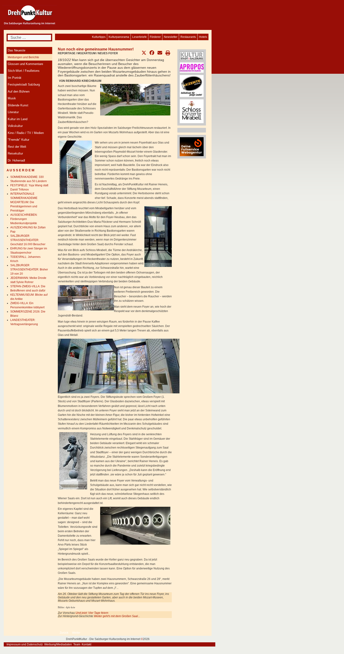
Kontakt (86, 644)
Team (76, 644)
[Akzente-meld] (192, 85)
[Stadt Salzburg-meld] (192, 55)
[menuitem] (203, 37)
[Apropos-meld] (192, 67)
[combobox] (29, 37)
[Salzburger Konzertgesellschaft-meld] (192, 111)
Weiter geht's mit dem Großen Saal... (117, 616)
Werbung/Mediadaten (58, 644)
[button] (144, 52)
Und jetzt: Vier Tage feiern (92, 612)
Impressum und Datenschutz (25, 644)
